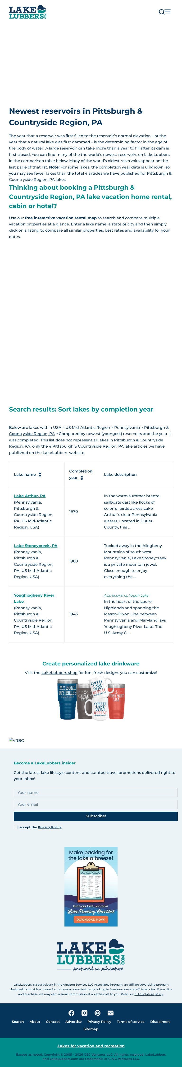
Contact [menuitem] (53, 1022)
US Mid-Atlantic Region (87, 427)
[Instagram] (84, 1013)
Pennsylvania (127, 427)
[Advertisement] (91, 59)
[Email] (111, 1013)
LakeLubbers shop (59, 672)
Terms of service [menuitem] (131, 1022)
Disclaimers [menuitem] (160, 1022)
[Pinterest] (97, 1013)
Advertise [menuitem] (73, 1022)
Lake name (25, 474)
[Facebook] (71, 1013)
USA (57, 427)
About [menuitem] (35, 1022)
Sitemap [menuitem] (91, 1029)
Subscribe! (96, 816)
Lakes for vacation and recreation (91, 1046)
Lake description (120, 474)
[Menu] (167, 12)
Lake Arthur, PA (30, 496)
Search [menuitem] (18, 1022)
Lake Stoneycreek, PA (35, 545)
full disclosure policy (149, 994)
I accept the (39, 827)
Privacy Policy (49, 827)
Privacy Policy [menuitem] (99, 1022)
